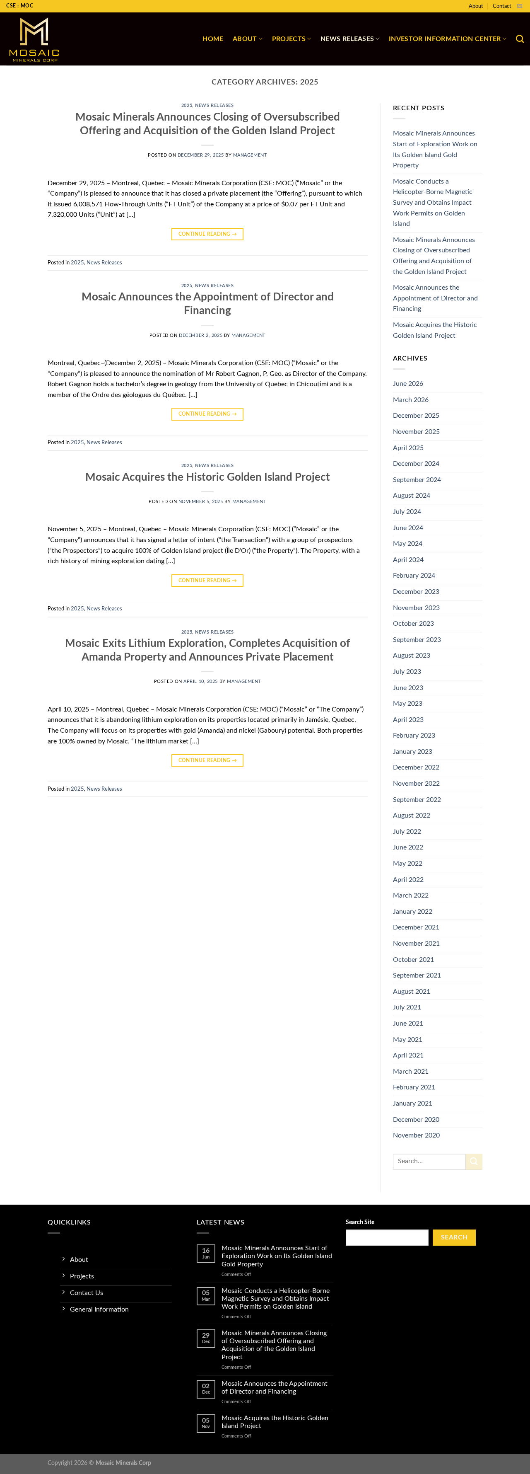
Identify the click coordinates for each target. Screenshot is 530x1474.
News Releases (347, 39)
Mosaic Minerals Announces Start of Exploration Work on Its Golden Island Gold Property (435, 149)
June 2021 (408, 1023)
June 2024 (408, 528)
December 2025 (416, 415)
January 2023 (412, 751)
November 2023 (416, 608)
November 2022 (416, 783)
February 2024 (414, 575)
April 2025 (408, 448)
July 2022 (407, 831)
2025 (186, 105)
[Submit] (474, 1162)
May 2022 (407, 863)
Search (454, 1237)
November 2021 (416, 943)
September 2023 (417, 640)
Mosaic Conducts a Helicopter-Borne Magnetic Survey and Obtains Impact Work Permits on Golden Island (432, 202)
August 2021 (411, 991)
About (476, 6)
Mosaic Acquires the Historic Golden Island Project (207, 477)
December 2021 (416, 927)
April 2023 (408, 719)
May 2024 (407, 543)
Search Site (360, 1222)
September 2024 (417, 480)
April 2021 (408, 1055)
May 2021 (407, 1039)
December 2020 (416, 1119)
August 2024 (411, 495)
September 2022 (417, 799)
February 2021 (414, 1087)
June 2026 (408, 383)
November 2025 (416, 431)
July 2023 (407, 671)
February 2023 (414, 735)
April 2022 (408, 879)
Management (250, 155)
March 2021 (411, 1071)
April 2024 (408, 560)
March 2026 (411, 400)
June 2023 (408, 688)
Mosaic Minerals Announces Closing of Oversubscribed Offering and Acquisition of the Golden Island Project (434, 256)
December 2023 (416, 591)
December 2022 (416, 767)
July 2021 (407, 1007)
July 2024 (407, 511)
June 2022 (408, 847)
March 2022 (411, 895)
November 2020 (416, 1135)
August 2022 (411, 815)
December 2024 (416, 463)
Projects (289, 39)
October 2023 (413, 623)
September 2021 (417, 975)
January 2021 (412, 1103)
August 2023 (411, 655)
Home (212, 39)
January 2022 (412, 911)
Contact (502, 6)
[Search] (520, 39)
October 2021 (413, 959)
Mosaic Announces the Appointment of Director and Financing (435, 298)
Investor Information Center (445, 39)
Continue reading (207, 234)
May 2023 (407, 703)
